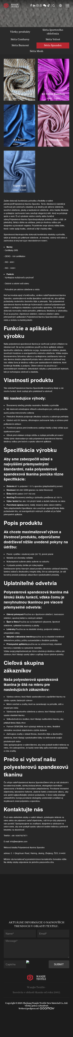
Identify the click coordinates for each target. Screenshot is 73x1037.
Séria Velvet (53, 39)
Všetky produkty (20, 32)
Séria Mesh (36, 51)
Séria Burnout (20, 45)
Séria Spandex (53, 45)
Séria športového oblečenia (52, 32)
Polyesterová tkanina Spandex (26, 204)
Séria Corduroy (20, 39)
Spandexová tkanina (13, 234)
